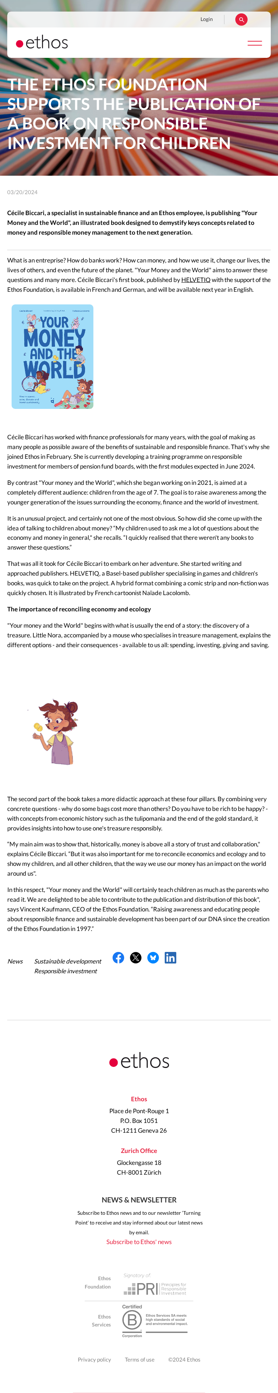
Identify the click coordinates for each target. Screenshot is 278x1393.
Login (207, 19)
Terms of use (140, 1360)
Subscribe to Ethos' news (139, 1242)
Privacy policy (94, 1360)
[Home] (42, 46)
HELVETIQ (196, 280)
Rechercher (241, 19)
